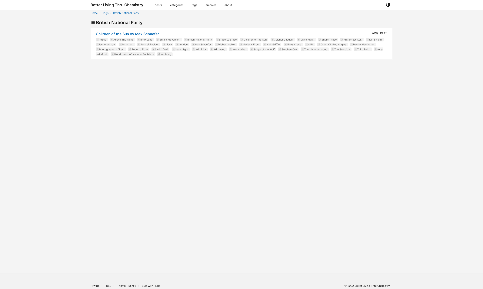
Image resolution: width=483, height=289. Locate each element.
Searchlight (181, 49)
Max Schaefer (203, 44)
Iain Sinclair (375, 39)
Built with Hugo (151, 285)
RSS (108, 285)
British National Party (126, 13)
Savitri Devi (161, 49)
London (183, 44)
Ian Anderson (107, 44)
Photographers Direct (112, 49)
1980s (102, 39)
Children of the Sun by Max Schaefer (127, 34)
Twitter (96, 285)
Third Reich (363, 49)
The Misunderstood (315, 49)
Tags (105, 13)
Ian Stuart (127, 44)
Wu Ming (166, 54)
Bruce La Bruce (228, 39)
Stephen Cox (289, 49)
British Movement (170, 39)
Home (94, 13)
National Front (251, 44)
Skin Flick (200, 49)
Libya (169, 44)
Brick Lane (146, 39)
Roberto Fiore (140, 49)
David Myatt (308, 39)
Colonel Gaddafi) (284, 39)
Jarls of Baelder (149, 44)
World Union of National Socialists (134, 54)
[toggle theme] (388, 4)
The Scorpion (342, 49)
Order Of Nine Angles (333, 44)
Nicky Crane (294, 44)
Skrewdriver (239, 49)
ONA (311, 44)
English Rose (329, 39)
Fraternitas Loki (353, 39)
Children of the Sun (255, 39)
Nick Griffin (273, 44)
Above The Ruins (123, 39)
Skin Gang (219, 49)
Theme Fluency (127, 285)
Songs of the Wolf (264, 49)
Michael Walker (227, 44)
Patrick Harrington (364, 44)
